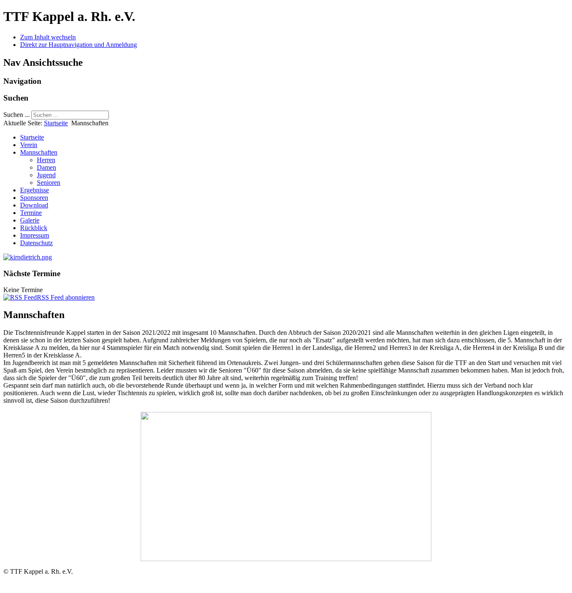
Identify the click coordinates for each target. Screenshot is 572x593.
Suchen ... (16, 114)
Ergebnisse (34, 190)
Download (34, 205)
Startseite (56, 123)
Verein (28, 144)
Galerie (29, 220)
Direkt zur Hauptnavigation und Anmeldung (78, 44)
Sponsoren (34, 197)
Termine (31, 212)
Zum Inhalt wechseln (48, 37)
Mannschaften (38, 152)
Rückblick (33, 227)
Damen (46, 167)
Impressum (34, 235)
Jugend (46, 175)
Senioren (48, 182)
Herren (46, 159)
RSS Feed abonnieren (66, 297)
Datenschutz (36, 242)
